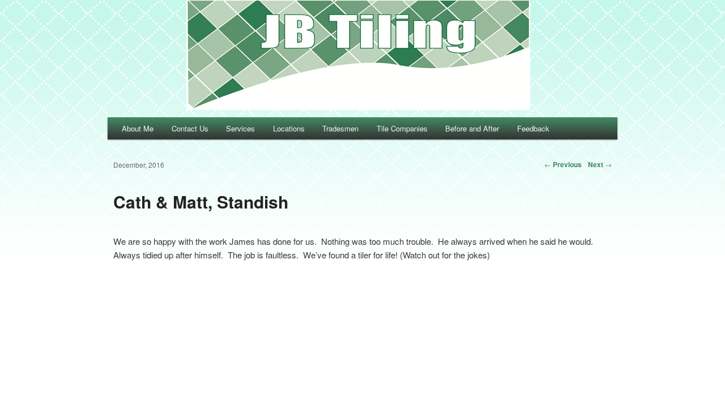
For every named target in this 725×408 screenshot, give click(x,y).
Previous (563, 164)
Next (600, 164)
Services (240, 128)
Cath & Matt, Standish (200, 201)
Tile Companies (402, 128)
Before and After (472, 128)
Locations (289, 128)
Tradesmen (340, 128)
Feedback (533, 128)
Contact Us (190, 128)
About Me (137, 128)
